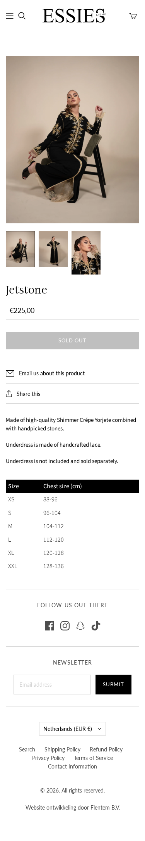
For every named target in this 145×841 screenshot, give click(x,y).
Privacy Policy (48, 758)
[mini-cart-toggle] (133, 16)
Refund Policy (106, 749)
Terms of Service (93, 758)
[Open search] (22, 16)
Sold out (72, 340)
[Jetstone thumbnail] (20, 249)
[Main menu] (10, 16)
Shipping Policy (62, 749)
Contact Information (72, 766)
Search (27, 749)
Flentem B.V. (105, 807)
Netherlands (67, 728)
